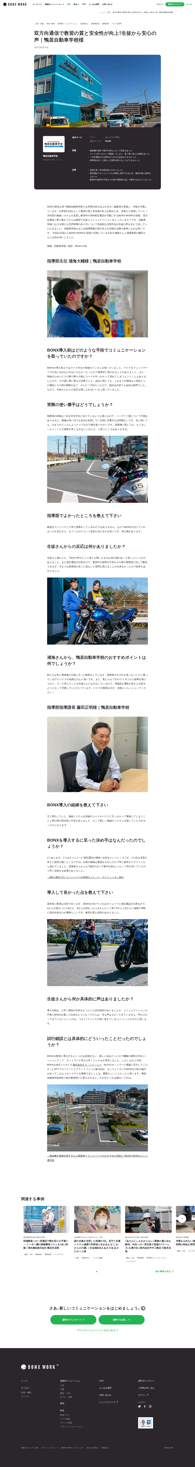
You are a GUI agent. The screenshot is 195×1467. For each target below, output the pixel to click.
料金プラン (65, 1415)
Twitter (139, 1406)
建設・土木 (65, 1393)
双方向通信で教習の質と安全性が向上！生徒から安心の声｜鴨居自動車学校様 (143, 12)
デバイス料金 (66, 1423)
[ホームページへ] (15, 4)
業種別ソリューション (53, 4)
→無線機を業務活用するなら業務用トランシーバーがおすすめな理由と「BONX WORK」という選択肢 (97, 1157)
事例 (69, 4)
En (191, 4)
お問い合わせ (107, 4)
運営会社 (105, 1448)
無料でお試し (120, 1319)
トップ (102, 12)
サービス (36, 4)
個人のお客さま (93, 1448)
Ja (187, 4)
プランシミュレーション (71, 1426)
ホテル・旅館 (66, 1397)
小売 (62, 1385)
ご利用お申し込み (146, 1388)
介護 (62, 1389)
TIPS (84, 4)
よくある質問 (94, 4)
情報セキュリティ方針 (29, 1448)
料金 (75, 4)
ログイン (160, 4)
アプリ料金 (65, 1419)
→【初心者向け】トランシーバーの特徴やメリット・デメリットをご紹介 (85, 877)
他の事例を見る (163, 1271)
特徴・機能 (26, 1392)
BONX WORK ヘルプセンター (72, 1448)
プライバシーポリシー (49, 1448)
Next (182, 1219)
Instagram (150, 1406)
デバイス (25, 1396)
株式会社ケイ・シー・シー (87, 1064)
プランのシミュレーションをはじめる (96, 1330)
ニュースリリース (107, 1402)
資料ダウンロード (175, 4)
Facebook (145, 1406)
